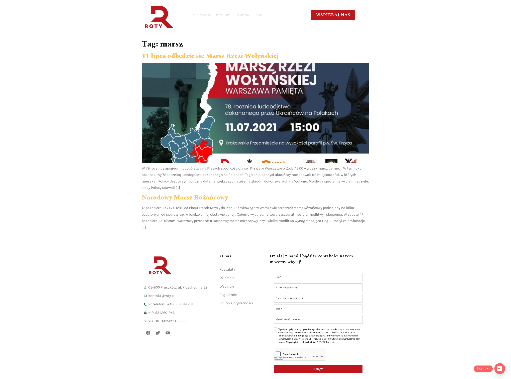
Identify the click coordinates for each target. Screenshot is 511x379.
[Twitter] (157, 332)
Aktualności (201, 15)
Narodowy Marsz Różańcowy (185, 197)
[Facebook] (148, 332)
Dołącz (318, 369)
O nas (258, 15)
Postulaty (223, 15)
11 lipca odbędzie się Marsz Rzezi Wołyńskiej (210, 56)
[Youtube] (167, 332)
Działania (242, 15)
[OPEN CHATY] (499, 368)
